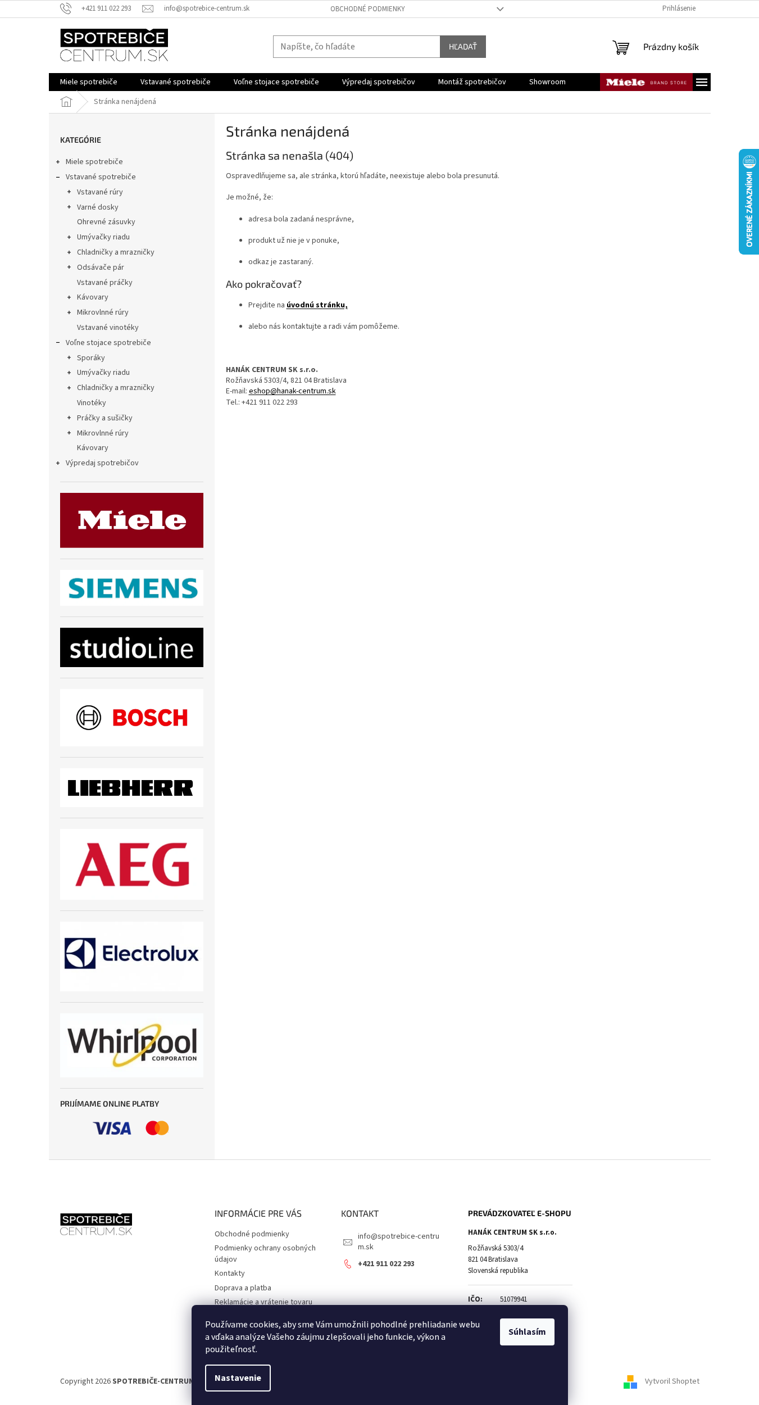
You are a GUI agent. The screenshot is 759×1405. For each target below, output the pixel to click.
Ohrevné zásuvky (106, 222)
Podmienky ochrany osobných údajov (265, 1254)
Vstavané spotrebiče (101, 177)
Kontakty (230, 1273)
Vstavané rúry (100, 192)
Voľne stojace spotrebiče (108, 342)
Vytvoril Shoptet (672, 1382)
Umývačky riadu (103, 237)
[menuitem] (89, 82)
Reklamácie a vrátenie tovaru (263, 1302)
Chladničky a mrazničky (115, 252)
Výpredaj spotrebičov (102, 463)
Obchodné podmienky (367, 9)
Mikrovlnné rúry (103, 312)
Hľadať (463, 46)
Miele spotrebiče (94, 161)
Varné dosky (98, 207)
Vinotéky (91, 403)
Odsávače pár (100, 267)
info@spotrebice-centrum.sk (398, 1242)
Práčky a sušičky (105, 418)
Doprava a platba (243, 1288)
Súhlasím (527, 1332)
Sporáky (91, 358)
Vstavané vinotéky (108, 327)
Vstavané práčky (105, 282)
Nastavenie (238, 1378)
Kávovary (92, 297)
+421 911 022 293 (386, 1264)
